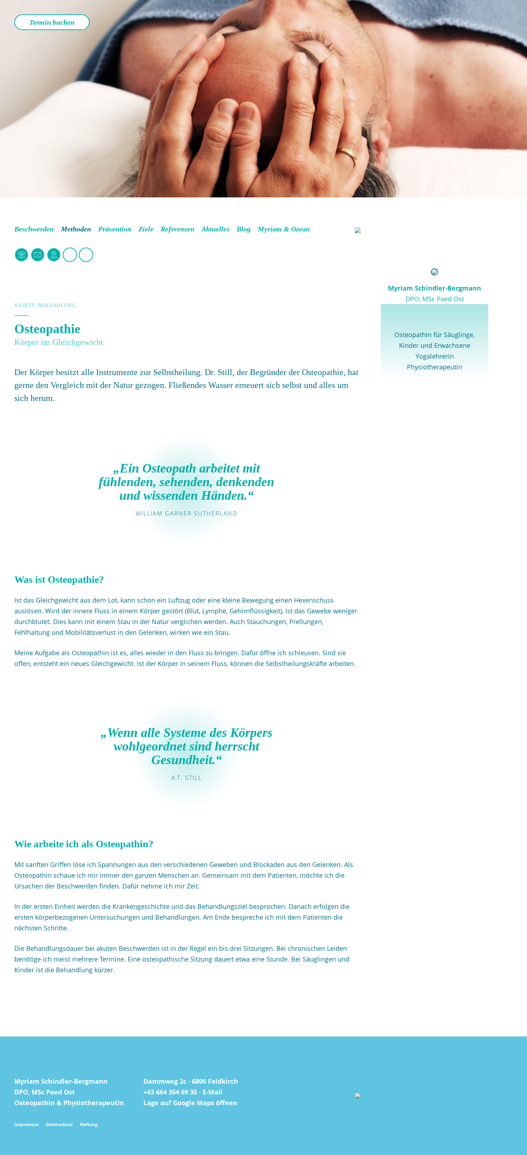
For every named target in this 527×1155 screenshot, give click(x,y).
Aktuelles (215, 229)
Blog (244, 229)
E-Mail (213, 1092)
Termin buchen (52, 22)
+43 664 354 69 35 (170, 1092)
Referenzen (177, 229)
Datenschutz (59, 1124)
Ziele (145, 229)
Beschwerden (34, 229)
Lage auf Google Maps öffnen (190, 1102)
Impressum (26, 1124)
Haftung (89, 1124)
